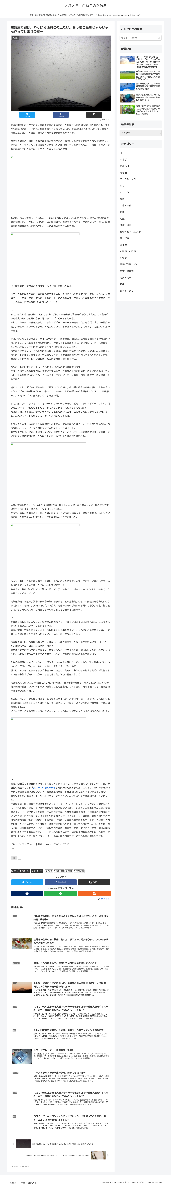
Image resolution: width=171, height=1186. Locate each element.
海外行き (124, 238)
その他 (15, 871)
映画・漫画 (125, 225)
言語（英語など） (129, 264)
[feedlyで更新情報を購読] (60, 893)
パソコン (124, 192)
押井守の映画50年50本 (44, 787)
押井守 (50, 871)
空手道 (123, 245)
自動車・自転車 (128, 251)
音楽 (122, 284)
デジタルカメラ (128, 179)
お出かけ (124, 166)
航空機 (123, 258)
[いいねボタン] (14, 858)
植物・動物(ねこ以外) (131, 231)
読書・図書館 (127, 271)
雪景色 (70, 871)
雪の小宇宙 (60, 871)
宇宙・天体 (125, 205)
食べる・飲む (38, 871)
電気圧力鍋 (80, 871)
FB (121, 153)
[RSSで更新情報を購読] (94, 893)
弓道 (122, 218)
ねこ (122, 186)
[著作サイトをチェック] (27, 893)
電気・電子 (26, 871)
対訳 (122, 212)
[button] (94, 115)
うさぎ (123, 159)
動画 (122, 199)
